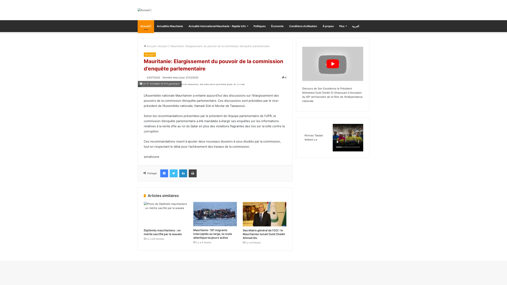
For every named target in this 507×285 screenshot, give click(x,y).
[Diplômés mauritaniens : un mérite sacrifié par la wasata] (165, 214)
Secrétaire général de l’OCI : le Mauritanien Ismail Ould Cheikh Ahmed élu (264, 234)
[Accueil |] (144, 10)
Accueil (151, 46)
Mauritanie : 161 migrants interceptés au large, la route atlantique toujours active (212, 233)
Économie (277, 26)
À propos (328, 26)
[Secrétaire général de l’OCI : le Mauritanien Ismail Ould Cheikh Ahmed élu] (264, 214)
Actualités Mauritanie (170, 26)
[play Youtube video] (332, 64)
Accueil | (145, 26)
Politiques (260, 26)
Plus (341, 26)
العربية (355, 26)
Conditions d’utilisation (303, 26)
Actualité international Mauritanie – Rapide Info (217, 26)
